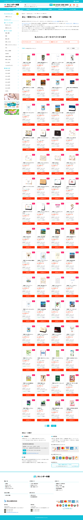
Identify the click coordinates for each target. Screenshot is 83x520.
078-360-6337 (9, 510)
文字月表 (7, 53)
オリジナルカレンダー (26, 23)
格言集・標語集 (8, 56)
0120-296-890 (62, 5)
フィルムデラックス (9, 65)
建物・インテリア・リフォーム (10, 44)
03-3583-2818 (36, 510)
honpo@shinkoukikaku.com (33, 453)
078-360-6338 (30, 450)
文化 (6, 47)
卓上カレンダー (26, 6)
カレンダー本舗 (55, 21)
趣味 (6, 35)
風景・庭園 (7, 32)
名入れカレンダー (30, 13)
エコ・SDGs (7, 62)
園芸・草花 (7, 38)
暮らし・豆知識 (8, 50)
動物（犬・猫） (8, 59)
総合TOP (23, 13)
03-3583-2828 (36, 509)
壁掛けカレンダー (33, 6)
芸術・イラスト (8, 41)
